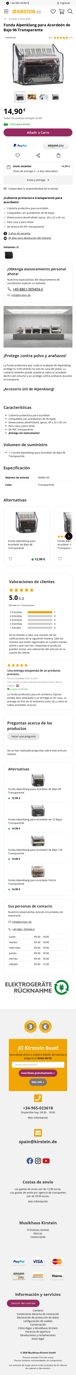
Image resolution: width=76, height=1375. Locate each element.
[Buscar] (70, 11)
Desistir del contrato (23, 1303)
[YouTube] (46, 1163)
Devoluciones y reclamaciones (38, 1335)
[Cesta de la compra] (61, 11)
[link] (38, 1271)
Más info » (38, 1082)
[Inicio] (27, 11)
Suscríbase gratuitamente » (38, 1073)
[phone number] (38, 1098)
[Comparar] (58, 155)
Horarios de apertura (37, 1331)
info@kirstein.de (21, 295)
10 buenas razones (38, 1230)
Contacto (38, 1310)
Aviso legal (38, 1338)
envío (50, 1357)
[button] (56, 145)
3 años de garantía (19, 233)
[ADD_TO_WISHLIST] (10, 559)
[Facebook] (30, 1163)
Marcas (38, 1233)
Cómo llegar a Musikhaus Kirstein (38, 1328)
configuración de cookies (37, 1321)
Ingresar (65, 3)
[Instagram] (38, 1163)
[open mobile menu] (6, 11)
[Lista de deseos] (53, 11)
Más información (38, 1117)
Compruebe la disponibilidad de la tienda (33, 188)
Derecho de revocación (45, 1314)
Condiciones (24, 1314)
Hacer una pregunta (24, 736)
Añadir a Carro (38, 132)
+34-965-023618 (19, 3)
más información (38, 1201)
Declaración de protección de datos (38, 1317)
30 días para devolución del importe (29, 238)
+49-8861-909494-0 (28, 289)
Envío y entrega (36, 180)
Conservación (38, 1324)
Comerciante (37, 1237)
